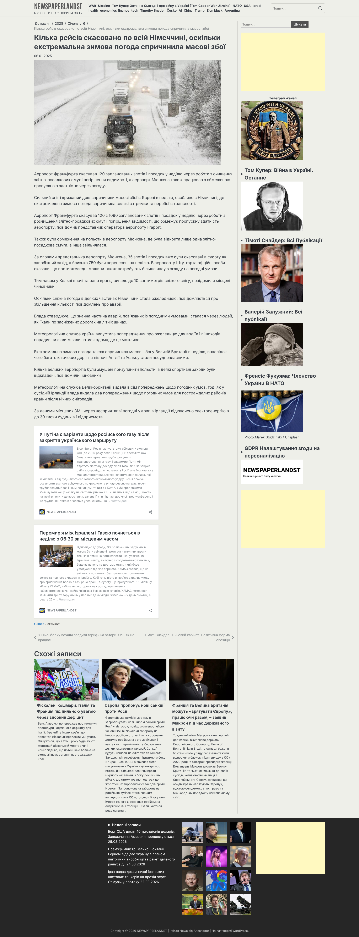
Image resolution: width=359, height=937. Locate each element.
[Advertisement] (283, 62)
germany (53, 624)
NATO (237, 6)
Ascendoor (201, 930)
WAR (92, 6)
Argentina (232, 10)
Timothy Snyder (152, 10)
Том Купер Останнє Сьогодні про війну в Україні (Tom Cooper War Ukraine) (171, 6)
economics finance (114, 10)
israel (257, 6)
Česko (172, 10)
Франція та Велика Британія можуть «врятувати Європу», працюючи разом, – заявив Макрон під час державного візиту (202, 717)
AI (180, 10)
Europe (39, 624)
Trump (200, 10)
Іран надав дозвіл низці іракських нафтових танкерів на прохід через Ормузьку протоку (137, 877)
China (188, 10)
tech (134, 10)
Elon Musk (215, 10)
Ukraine (104, 6)
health (93, 10)
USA (247, 6)
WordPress (240, 930)
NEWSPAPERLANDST (58, 5)
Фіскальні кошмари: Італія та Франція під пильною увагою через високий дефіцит (66, 711)
